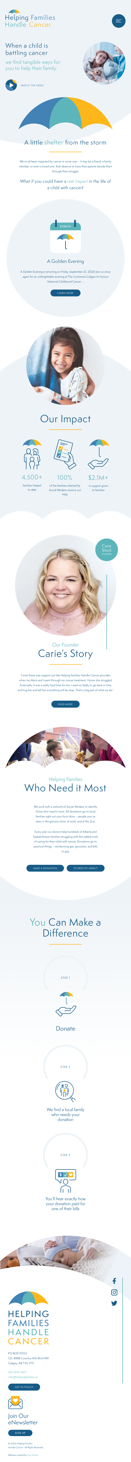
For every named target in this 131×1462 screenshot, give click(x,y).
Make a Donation (45, 868)
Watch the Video (32, 85)
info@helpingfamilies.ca (23, 1377)
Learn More (65, 293)
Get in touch (24, 1387)
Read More (65, 704)
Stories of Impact (86, 868)
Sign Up (20, 1433)
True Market (32, 1455)
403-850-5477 (17, 1372)
